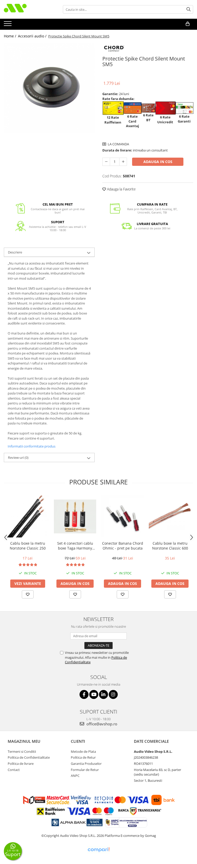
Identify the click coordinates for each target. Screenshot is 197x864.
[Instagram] (113, 694)
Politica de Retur (83, 757)
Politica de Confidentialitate (29, 757)
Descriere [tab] (15, 252)
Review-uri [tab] (18, 457)
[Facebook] (84, 694)
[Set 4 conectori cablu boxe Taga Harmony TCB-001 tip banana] (75, 516)
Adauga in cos (157, 161)
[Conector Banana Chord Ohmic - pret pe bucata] (122, 516)
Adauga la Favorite (121, 189)
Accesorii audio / (32, 36)
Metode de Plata (83, 751)
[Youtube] (93, 694)
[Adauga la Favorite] (28, 594)
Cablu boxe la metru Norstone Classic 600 (170, 546)
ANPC (75, 775)
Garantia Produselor (86, 763)
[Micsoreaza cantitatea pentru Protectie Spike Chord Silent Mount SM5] (106, 162)
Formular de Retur (85, 769)
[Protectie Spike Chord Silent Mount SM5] (49, 88)
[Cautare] (188, 9)
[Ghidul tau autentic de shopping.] (98, 850)
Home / (10, 36)
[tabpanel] (49, 88)
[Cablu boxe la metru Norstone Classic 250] (27, 516)
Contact (14, 769)
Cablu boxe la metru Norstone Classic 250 (28, 546)
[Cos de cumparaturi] (187, 24)
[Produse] (8, 25)
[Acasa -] (29, 9)
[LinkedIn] (103, 694)
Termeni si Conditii (22, 751)
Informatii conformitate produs (31, 446)
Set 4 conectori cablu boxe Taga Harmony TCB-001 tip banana (75, 546)
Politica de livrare (21, 763)
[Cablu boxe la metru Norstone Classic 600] (170, 516)
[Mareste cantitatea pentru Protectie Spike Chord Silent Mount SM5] (123, 162)
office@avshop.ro (101, 723)
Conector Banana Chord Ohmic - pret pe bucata (122, 546)
